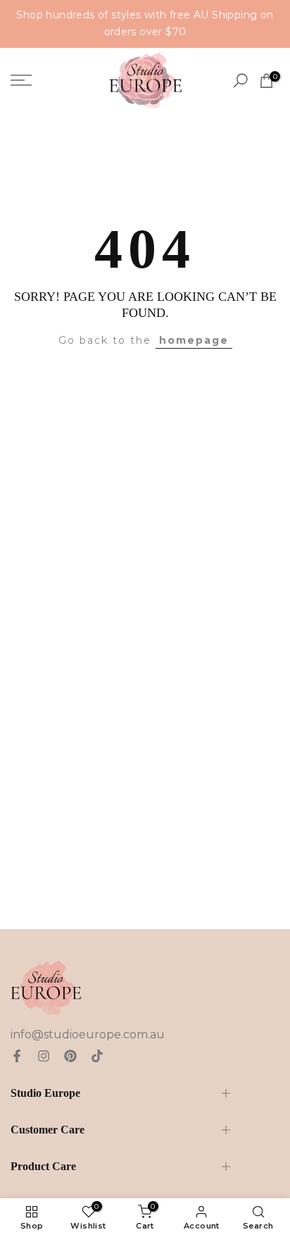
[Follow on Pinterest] (70, 1056)
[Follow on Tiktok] (97, 1056)
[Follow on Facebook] (17, 1056)
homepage (194, 340)
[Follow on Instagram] (43, 1056)
